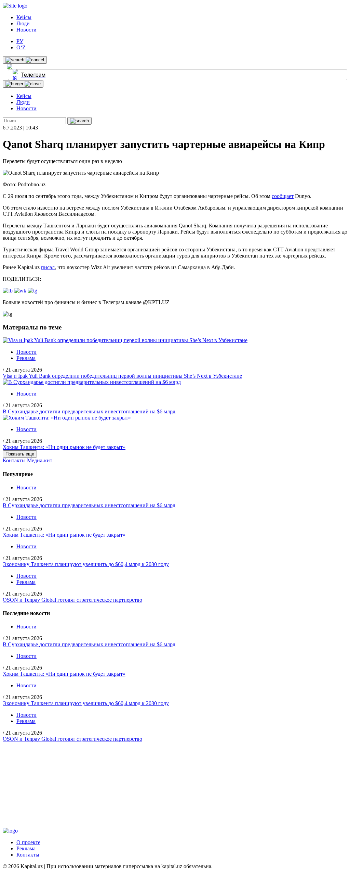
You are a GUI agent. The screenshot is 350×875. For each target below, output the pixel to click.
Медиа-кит (39, 460)
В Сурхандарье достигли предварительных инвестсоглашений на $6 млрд (89, 411)
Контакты (14, 460)
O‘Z (21, 47)
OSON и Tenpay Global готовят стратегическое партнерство (72, 600)
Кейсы (23, 17)
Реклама (26, 358)
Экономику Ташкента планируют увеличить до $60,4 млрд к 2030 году (86, 564)
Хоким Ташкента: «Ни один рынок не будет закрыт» (64, 447)
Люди (23, 23)
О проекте (28, 842)
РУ (19, 41)
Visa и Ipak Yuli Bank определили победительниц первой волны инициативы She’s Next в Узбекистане (122, 376)
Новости (26, 30)
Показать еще (19, 454)
